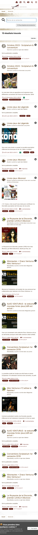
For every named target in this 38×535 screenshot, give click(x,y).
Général (26, 49)
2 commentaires (29, 421)
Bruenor (9, 109)
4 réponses (24, 168)
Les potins (28, 70)
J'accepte (33, 528)
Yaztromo (9, 49)
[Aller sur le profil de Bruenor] (4, 108)
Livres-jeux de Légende (18, 107)
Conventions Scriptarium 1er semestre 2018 (20, 348)
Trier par (33, 38)
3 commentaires (25, 251)
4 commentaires (25, 209)
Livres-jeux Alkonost (16, 160)
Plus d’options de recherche (26, 25)
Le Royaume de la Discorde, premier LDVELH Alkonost (19, 219)
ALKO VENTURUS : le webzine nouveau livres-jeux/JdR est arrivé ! (21, 306)
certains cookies (4, 531)
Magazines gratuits (30, 310)
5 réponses (25, 444)
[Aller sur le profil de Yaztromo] (4, 46)
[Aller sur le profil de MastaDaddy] (4, 219)
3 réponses (24, 506)
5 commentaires (26, 337)
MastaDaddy (10, 223)
